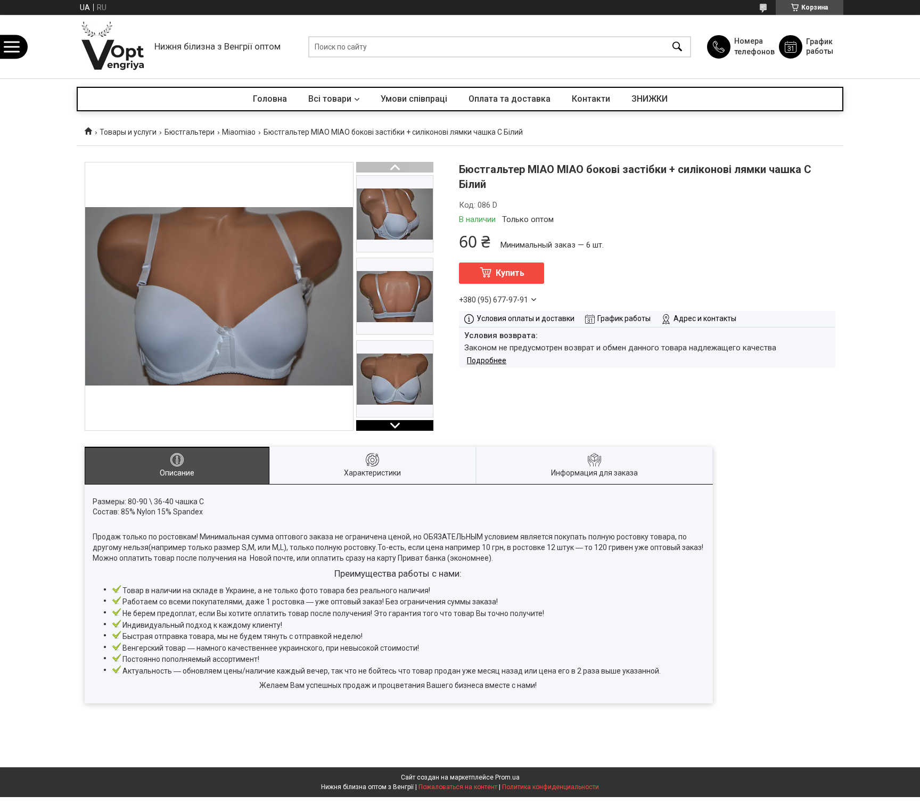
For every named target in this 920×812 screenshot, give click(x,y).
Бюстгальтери (190, 132)
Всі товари (329, 99)
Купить (510, 273)
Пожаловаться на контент (457, 787)
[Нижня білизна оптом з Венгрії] (112, 46)
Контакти (591, 99)
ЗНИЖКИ (649, 99)
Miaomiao (239, 132)
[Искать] (677, 46)
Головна (270, 99)
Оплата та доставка (510, 99)
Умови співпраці (414, 99)
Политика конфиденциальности (550, 787)
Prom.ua (507, 777)
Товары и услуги (128, 132)
